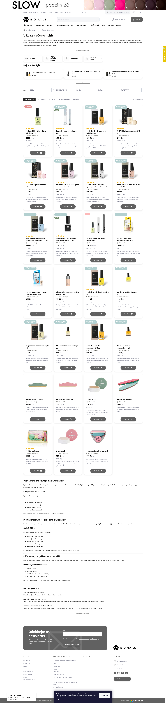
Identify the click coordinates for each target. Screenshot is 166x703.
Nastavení (61, 700)
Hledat (97, 19)
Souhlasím (104, 695)
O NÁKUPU (56, 672)
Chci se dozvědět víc (82, 50)
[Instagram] (118, 672)
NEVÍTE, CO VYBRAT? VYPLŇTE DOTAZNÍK (34, 12)
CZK (137, 12)
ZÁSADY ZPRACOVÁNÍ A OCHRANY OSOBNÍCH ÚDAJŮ (65, 683)
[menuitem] (28, 25)
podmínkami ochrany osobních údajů (89, 639)
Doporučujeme (29, 99)
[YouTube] (122, 672)
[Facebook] (115, 672)
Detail (37, 314)
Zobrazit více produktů (83, 83)
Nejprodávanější (64, 99)
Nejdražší (52, 99)
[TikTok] (126, 672)
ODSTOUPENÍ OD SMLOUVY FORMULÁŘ (63, 680)
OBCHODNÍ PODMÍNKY (59, 674)
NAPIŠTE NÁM (59, 12)
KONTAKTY (68, 12)
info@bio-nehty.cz (122, 661)
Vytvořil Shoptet (125, 700)
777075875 (120, 668)
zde (95, 696)
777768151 (120, 664)
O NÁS (50, 12)
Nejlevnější (41, 99)
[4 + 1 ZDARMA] (37, 117)
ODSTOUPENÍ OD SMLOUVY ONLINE (62, 677)
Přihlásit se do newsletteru (72, 644)
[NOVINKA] (98, 225)
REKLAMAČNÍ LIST (58, 687)
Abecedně (76, 99)
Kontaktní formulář (122, 678)
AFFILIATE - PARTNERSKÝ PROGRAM (63, 690)
